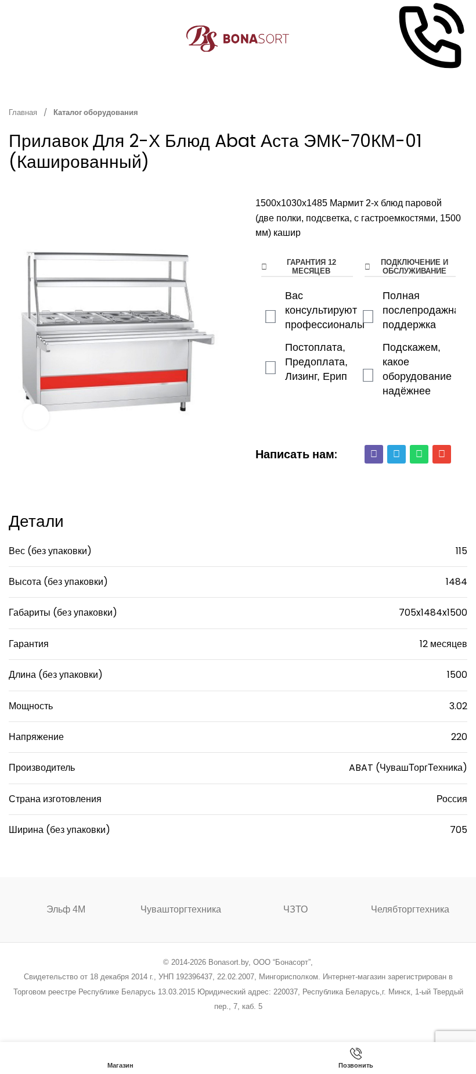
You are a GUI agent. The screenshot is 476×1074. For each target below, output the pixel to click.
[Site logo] (238, 38)
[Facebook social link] (179, 1022)
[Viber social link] (297, 1022)
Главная (24, 112)
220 (459, 736)
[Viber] (374, 454)
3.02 (458, 706)
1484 (456, 581)
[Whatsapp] (419, 454)
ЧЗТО (295, 909)
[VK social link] (267, 1022)
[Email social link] (208, 1022)
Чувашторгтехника (180, 909)
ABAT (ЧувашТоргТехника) (408, 767)
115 (461, 551)
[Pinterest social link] (223, 1022)
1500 (457, 674)
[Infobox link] (430, 38)
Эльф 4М (65, 909)
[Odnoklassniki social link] (237, 1022)
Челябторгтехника (410, 909)
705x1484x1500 (433, 612)
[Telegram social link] (282, 1022)
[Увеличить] (36, 417)
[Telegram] (396, 454)
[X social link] (193, 1022)
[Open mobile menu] (13, 39)
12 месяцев (443, 644)
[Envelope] (441, 454)
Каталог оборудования (95, 112)
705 (458, 829)
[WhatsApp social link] (253, 1022)
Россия (452, 799)
